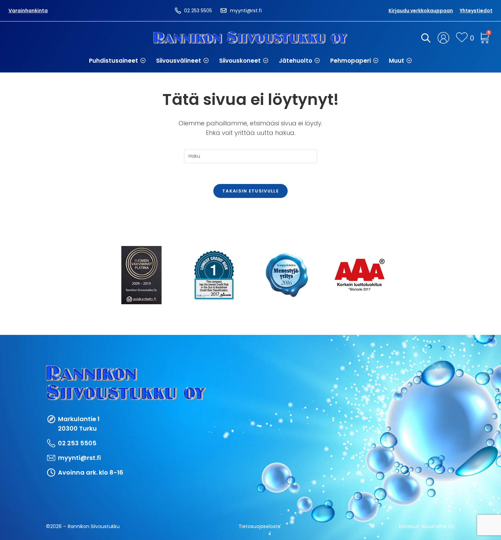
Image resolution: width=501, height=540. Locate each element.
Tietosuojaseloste (259, 526)
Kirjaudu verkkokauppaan (421, 10)
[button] (117, 60)
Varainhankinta (28, 10)
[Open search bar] (424, 37)
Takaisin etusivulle (250, 191)
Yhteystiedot (476, 10)
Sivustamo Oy (438, 526)
